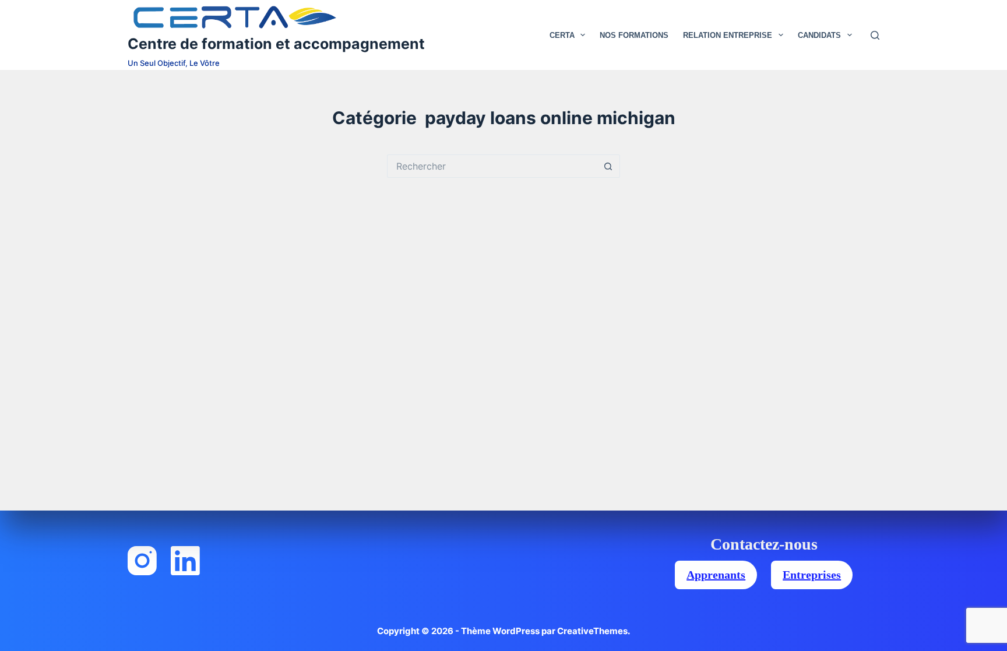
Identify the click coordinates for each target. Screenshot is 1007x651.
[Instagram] (142, 560)
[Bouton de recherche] (608, 166)
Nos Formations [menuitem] (634, 35)
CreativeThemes (592, 630)
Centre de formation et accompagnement (276, 43)
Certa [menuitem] (562, 35)
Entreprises (812, 574)
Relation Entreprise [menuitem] (727, 35)
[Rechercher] (875, 35)
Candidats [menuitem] (819, 35)
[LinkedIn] (185, 560)
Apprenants (715, 574)
